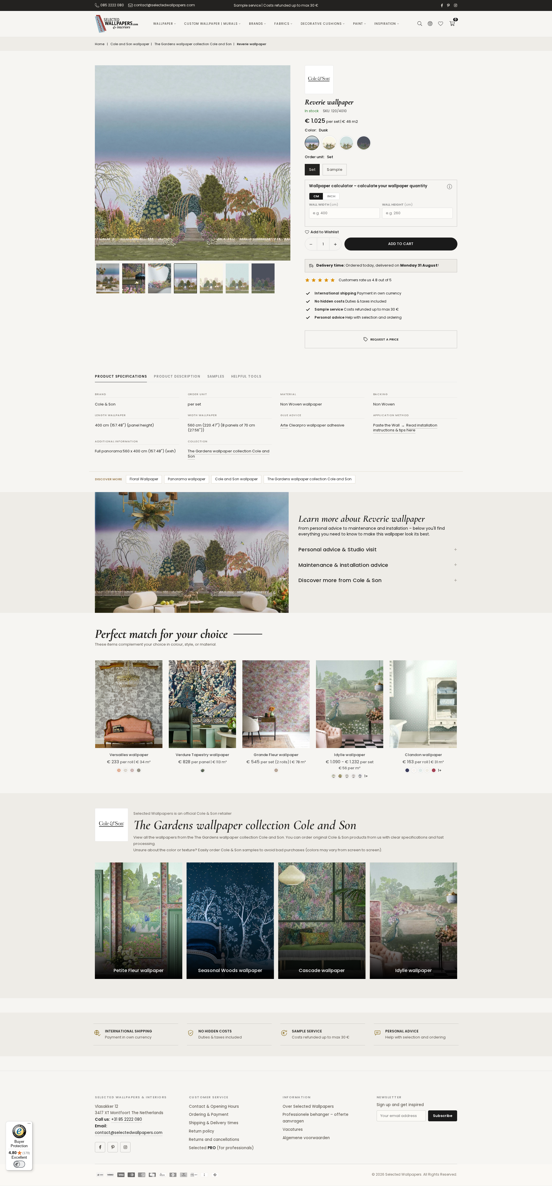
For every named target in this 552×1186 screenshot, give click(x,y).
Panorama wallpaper (186, 479)
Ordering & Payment (209, 1114)
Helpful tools (246, 376)
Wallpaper (163, 24)
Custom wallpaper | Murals (211, 24)
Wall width (323, 204)
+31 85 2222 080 (126, 1119)
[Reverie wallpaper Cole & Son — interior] (133, 278)
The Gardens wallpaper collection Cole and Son (193, 44)
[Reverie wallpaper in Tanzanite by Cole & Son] (263, 278)
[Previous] (106, 163)
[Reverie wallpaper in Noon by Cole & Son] (237, 278)
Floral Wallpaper (144, 479)
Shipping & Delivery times (213, 1123)
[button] (452, 24)
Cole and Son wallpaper (129, 44)
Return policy (201, 1131)
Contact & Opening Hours (214, 1106)
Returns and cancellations (214, 1139)
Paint (358, 24)
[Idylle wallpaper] (349, 704)
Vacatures (293, 1129)
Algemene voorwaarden (306, 1138)
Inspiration (385, 24)
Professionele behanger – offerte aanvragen (315, 1118)
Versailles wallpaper (129, 754)
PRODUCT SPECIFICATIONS (121, 376)
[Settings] (430, 24)
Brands (256, 24)
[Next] (279, 163)
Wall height (397, 204)
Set (312, 169)
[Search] (420, 24)
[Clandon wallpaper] (423, 704)
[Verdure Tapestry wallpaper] (202, 704)
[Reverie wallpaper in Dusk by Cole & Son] (185, 278)
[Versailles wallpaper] (128, 704)
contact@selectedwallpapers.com (164, 5)
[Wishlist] (440, 24)
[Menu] (29, 1124)
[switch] (19, 1164)
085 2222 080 (112, 5)
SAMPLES (215, 376)
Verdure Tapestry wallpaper (202, 754)
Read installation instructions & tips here (405, 427)
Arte (284, 425)
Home (99, 44)
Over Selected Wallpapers (308, 1106)
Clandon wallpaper (423, 754)
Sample (334, 169)
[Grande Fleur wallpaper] (276, 704)
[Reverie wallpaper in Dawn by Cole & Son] (211, 278)
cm (316, 196)
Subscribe (442, 1115)
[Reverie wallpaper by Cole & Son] (159, 278)
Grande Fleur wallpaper (276, 754)
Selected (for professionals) (221, 1148)
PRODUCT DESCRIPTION (177, 376)
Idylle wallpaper (349, 754)
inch (331, 196)
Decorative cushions (321, 24)
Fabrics (282, 24)
